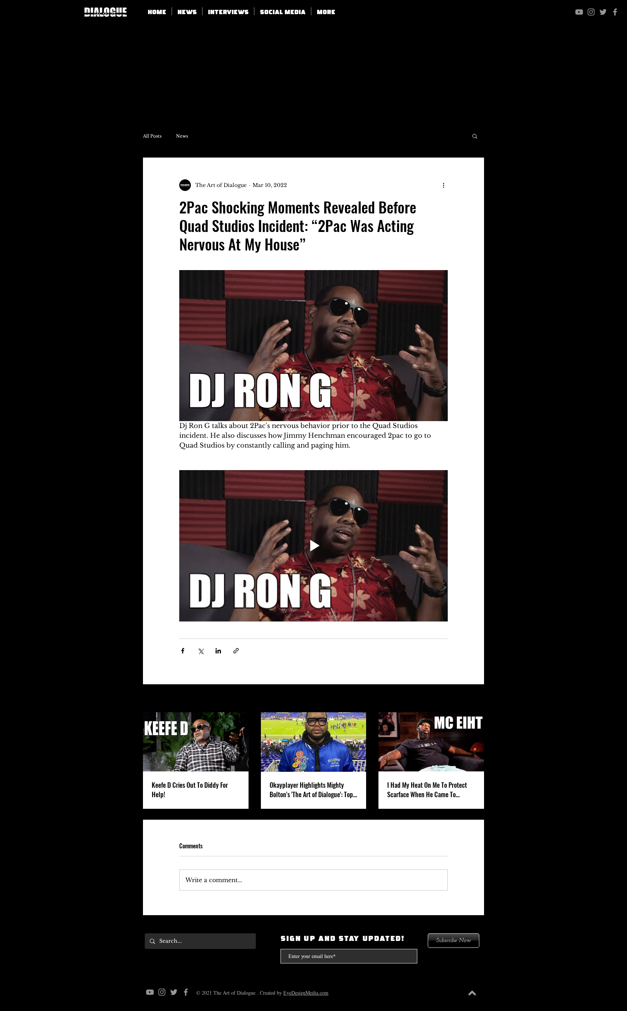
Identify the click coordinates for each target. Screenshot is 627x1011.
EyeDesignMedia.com (305, 992)
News (182, 136)
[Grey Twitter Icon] (603, 12)
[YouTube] (579, 12)
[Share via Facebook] (182, 650)
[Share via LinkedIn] (218, 650)
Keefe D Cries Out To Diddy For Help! (190, 789)
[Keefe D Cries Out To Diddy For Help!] (196, 741)
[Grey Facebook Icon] (615, 12)
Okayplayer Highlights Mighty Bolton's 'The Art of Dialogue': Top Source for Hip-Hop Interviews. (311, 789)
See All (475, 699)
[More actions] (443, 185)
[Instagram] (591, 12)
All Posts (152, 136)
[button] (282, 11)
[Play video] (313, 545)
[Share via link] (236, 650)
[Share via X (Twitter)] (200, 650)
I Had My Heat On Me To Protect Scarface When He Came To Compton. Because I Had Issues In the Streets (429, 789)
